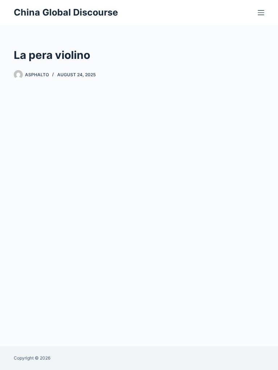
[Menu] (261, 12)
